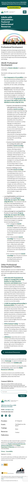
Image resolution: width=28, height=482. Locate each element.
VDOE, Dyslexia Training (11, 323)
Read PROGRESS (14, 7)
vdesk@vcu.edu (9, 409)
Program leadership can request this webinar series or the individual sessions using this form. (15, 100)
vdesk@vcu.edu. (18, 362)
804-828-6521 (9, 411)
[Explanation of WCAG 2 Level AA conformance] (4, 464)
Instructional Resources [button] (12, 352)
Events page (8, 361)
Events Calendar (13, 68)
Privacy (3, 451)
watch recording (18, 109)
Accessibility (9, 451)
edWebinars (7, 337)
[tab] (14, 352)
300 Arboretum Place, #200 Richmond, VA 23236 (8, 405)
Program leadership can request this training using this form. (14, 199)
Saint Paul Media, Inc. (14, 480)
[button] (24, 11)
